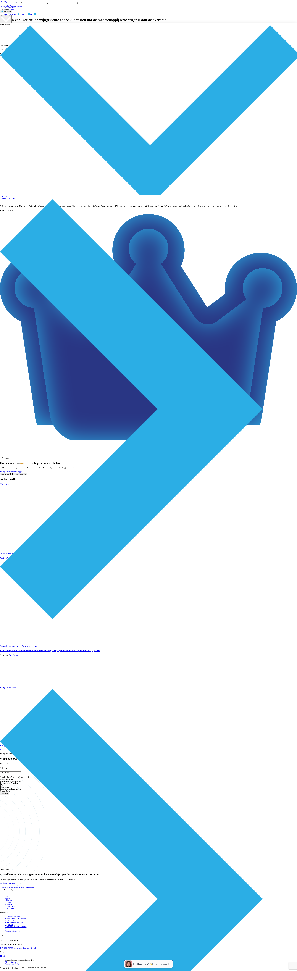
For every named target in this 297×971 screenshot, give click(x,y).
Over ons (8, 5)
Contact (5, 1)
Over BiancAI (10, 10)
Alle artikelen (5, 196)
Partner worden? (11, 7)
